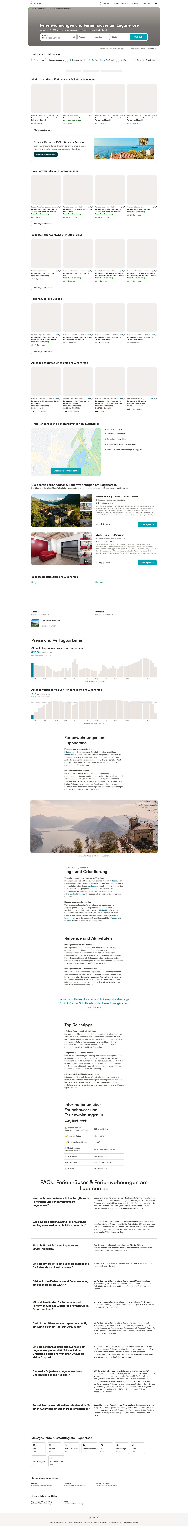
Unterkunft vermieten (120, 3)
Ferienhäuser (39, 60)
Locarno (67, 921)
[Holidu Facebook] (98, 1517)
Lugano (69, 752)
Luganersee (152, 49)
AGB (95, 1522)
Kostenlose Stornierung (146, 60)
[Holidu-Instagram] (90, 1517)
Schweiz (94, 883)
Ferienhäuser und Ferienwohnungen (112, 49)
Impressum (88, 1522)
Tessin (114, 881)
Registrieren (147, 3)
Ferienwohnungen (56, 60)
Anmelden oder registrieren (46, 154)
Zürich (80, 894)
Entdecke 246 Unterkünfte (66, 471)
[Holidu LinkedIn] (94, 1517)
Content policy (116, 1522)
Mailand (102, 910)
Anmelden (135, 3)
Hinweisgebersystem (130, 1522)
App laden (106, 3)
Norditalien (135, 49)
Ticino (143, 49)
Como (66, 915)
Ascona (114, 918)
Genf (72, 894)
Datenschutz (104, 1522)
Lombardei (92, 886)
